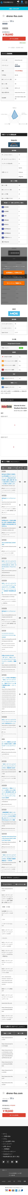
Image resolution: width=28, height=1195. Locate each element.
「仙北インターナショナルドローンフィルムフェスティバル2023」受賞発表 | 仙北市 (9, 765)
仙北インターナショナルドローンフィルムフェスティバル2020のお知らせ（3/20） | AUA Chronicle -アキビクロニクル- (9, 564)
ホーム (5, 1134)
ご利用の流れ (7, 1136)
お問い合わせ (7, 1146)
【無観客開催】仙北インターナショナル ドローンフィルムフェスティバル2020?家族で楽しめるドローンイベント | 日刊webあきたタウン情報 (9, 816)
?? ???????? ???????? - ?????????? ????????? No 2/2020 (8, 635)
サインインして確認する (14, 283)
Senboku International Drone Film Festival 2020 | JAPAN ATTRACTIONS (9, 838)
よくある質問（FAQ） (9, 1141)
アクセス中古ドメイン (17, 1187)
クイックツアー (7, 1144)
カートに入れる (14, 38)
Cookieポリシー (7, 1154)
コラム (5, 1139)
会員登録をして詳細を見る (14, 272)
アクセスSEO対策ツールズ (14, 1173)
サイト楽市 (11, 1175)
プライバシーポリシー (9, 1151)
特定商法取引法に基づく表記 (11, 1156)
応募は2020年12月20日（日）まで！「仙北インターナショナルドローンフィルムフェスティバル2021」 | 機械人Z (9, 659)
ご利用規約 (6, 1149)
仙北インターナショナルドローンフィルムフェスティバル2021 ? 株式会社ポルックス (9, 721)
